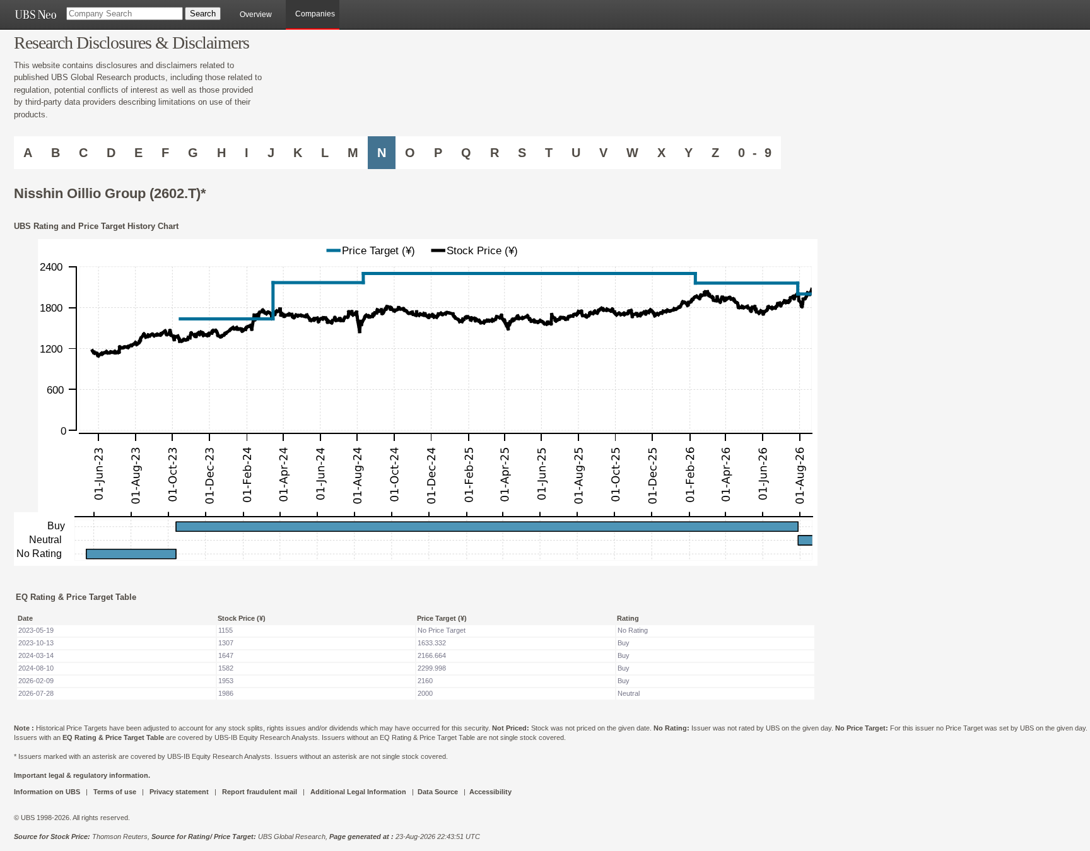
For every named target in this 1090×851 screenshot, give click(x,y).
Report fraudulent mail (259, 791)
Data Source (438, 791)
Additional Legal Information (358, 791)
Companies (315, 13)
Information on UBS (48, 791)
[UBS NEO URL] (35, 14)
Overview (256, 14)
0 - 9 (754, 153)
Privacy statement (179, 791)
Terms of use (114, 791)
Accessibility (490, 791)
